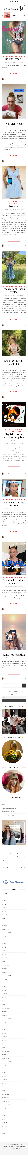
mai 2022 (4, 1076)
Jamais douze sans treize (14, 290)
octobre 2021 (5, 1101)
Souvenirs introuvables (8, 811)
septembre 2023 (6, 1019)
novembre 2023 (6, 1011)
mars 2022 (4, 1083)
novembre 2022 (6, 1054)
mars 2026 (4, 911)
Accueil (3, 1146)
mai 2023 (4, 1033)
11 (3, 864)
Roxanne (4, 804)
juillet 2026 (4, 897)
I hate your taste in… (7, 801)
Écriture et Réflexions (16, 201)
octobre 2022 (5, 1058)
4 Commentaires (18, 367)
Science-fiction (5, 1148)
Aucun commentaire (18, 62)
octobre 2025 (5, 929)
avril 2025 (4, 950)
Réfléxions (16, 203)
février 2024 (5, 1001)
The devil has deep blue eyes (14, 581)
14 (14, 864)
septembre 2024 (6, 976)
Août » (7, 875)
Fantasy (12, 1146)
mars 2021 (4, 1126)
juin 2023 (4, 1029)
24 (24, 867)
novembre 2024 (6, 968)
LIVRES (11, 56)
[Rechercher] (24, 686)
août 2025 (4, 936)
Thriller (10, 1148)
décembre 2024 (6, 965)
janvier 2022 (5, 1090)
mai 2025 (4, 947)
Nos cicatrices (14, 123)
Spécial (19, 429)
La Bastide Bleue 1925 (8, 815)
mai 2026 (4, 904)
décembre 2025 (6, 922)
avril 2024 (4, 993)
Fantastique (22, 1146)
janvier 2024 (5, 1004)
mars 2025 (4, 954)
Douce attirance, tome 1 (14, 504)
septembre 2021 (6, 1105)
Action (14, 1148)
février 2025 (5, 958)
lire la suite (14, 73)
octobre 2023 (5, 1015)
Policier (18, 1148)
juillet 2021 (4, 1112)
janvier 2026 (5, 918)
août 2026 (4, 893)
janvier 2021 (5, 1133)
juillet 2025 (4, 940)
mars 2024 (4, 997)
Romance (22, 56)
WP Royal (18, 1152)
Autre (5, 201)
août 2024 (4, 979)
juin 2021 (4, 1115)
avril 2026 (4, 907)
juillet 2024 (4, 983)
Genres (5, 56)
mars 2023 (4, 1040)
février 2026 (5, 915)
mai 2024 (4, 990)
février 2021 (5, 1130)
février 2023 (5, 1044)
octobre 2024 (5, 972)
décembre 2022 (6, 1051)
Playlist (8, 429)
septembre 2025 (6, 933)
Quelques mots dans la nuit (9, 808)
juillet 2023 (4, 1026)
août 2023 (4, 1022)
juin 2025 (4, 943)
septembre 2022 (6, 1062)
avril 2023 (4, 1036)
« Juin (3, 875)
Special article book (14, 431)
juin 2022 (4, 1072)
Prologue (14, 206)
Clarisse (7, 79)
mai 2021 (4, 1119)
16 (21, 864)
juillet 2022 (4, 1069)
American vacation (14, 654)
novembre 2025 (6, 925)
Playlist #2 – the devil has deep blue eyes (14, 437)
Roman (16, 56)
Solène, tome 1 (14, 58)
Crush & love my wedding (14, 362)
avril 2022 (4, 1079)
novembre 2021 (6, 1097)
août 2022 (4, 1065)
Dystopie (7, 1146)
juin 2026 (4, 900)
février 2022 (5, 1087)
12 (7, 864)
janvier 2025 (5, 961)
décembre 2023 (6, 1008)
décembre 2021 (6, 1094)
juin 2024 (4, 986)
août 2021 (4, 1108)
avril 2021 (4, 1123)
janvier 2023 (5, 1047)
